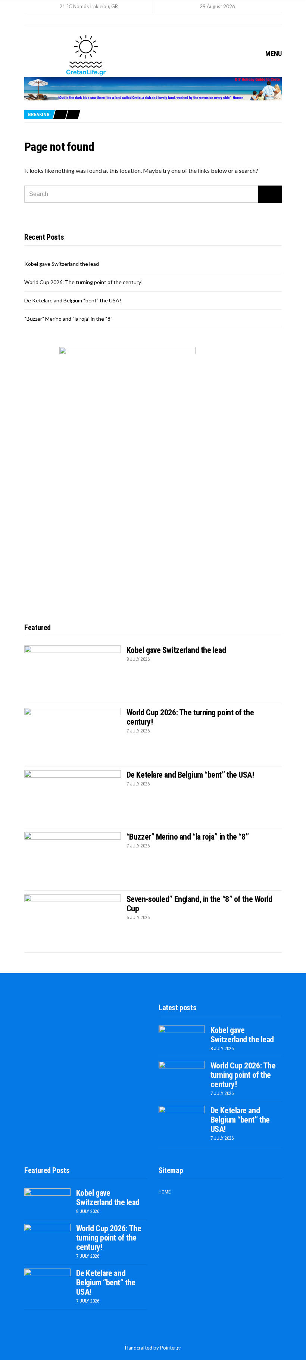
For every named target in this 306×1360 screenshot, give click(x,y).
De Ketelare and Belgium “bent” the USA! (72, 300)
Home (165, 1192)
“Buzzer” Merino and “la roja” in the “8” (68, 318)
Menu (273, 53)
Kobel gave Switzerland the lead (61, 264)
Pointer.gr (170, 1348)
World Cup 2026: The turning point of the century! (83, 282)
